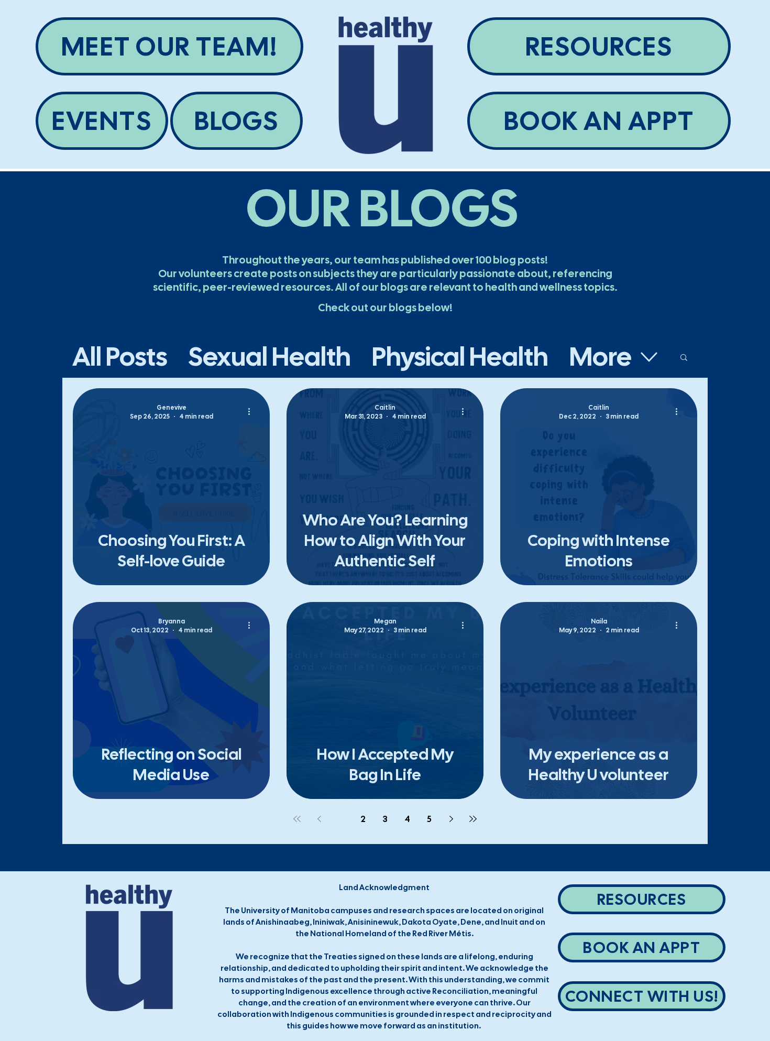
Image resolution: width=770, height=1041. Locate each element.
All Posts (120, 357)
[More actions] (252, 411)
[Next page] (451, 818)
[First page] (297, 818)
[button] (684, 358)
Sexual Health (269, 357)
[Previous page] (319, 818)
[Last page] (473, 818)
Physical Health (460, 357)
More (600, 357)
